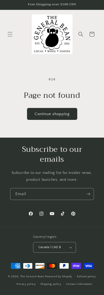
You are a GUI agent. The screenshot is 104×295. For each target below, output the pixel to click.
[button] (10, 34)
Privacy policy (26, 284)
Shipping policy (50, 284)
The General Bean (32, 276)
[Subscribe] (88, 194)
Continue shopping (52, 114)
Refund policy (86, 276)
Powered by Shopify (58, 276)
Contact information (79, 284)
